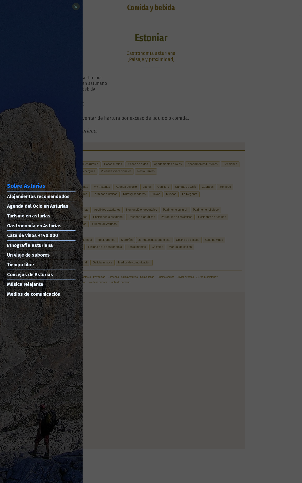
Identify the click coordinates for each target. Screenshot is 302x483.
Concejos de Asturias (30, 274)
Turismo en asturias (28, 216)
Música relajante (25, 284)
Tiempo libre (20, 264)
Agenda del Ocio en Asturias (37, 206)
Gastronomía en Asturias (34, 226)
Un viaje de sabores (28, 255)
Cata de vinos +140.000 (32, 235)
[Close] (76, 6)
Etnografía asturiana (30, 245)
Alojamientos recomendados (38, 196)
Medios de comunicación (33, 294)
